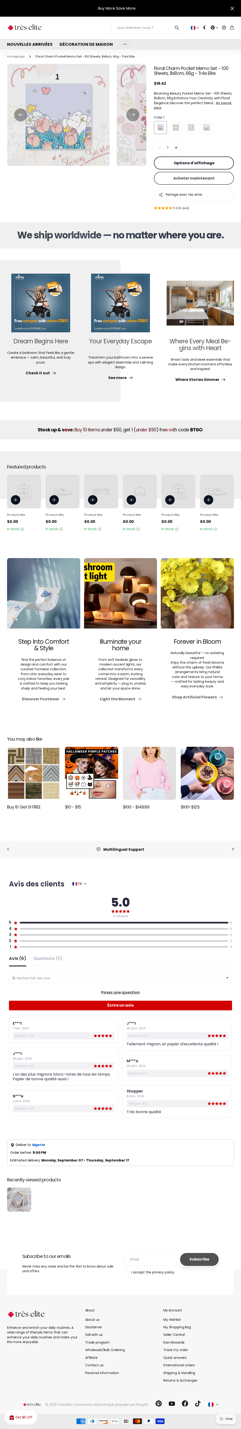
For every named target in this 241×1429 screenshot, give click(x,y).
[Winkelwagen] (232, 27)
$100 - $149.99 (136, 807)
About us (92, 1319)
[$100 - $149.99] (149, 773)
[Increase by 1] (176, 147)
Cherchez (177, 27)
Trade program (97, 1342)
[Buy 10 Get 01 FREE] (33, 773)
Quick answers (175, 1357)
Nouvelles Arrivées (29, 44)
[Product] (24, 491)
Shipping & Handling (179, 1373)
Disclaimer (93, 1327)
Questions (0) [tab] (47, 958)
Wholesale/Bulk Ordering (105, 1350)
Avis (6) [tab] (17, 958)
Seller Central (174, 1334)
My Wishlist (172, 1319)
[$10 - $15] (91, 773)
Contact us (94, 1365)
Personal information (102, 1373)
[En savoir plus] (214, 27)
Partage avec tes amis (184, 194)
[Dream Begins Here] (40, 306)
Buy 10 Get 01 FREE (23, 807)
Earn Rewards (174, 1342)
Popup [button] (22, 529)
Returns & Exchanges (180, 1380)
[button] (20, 115)
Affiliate (91, 1357)
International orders (179, 1365)
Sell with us (94, 1334)
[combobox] (227, 978)
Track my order (175, 1350)
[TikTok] (198, 1404)
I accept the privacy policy (152, 1272)
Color (159, 117)
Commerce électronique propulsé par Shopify (111, 1404)
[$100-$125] (207, 773)
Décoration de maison (86, 44)
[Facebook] (185, 1404)
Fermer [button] (232, 8)
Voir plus (125, 44)
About (89, 1310)
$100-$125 (190, 807)
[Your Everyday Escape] (120, 306)
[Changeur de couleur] (205, 27)
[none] (8, 849)
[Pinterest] (159, 1404)
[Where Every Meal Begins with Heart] (200, 306)
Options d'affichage (194, 163)
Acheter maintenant (194, 178)
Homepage (16, 56)
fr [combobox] (80, 884)
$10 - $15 (73, 807)
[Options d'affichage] (15, 500)
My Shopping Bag (177, 1327)
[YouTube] (172, 1404)
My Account (172, 1310)
